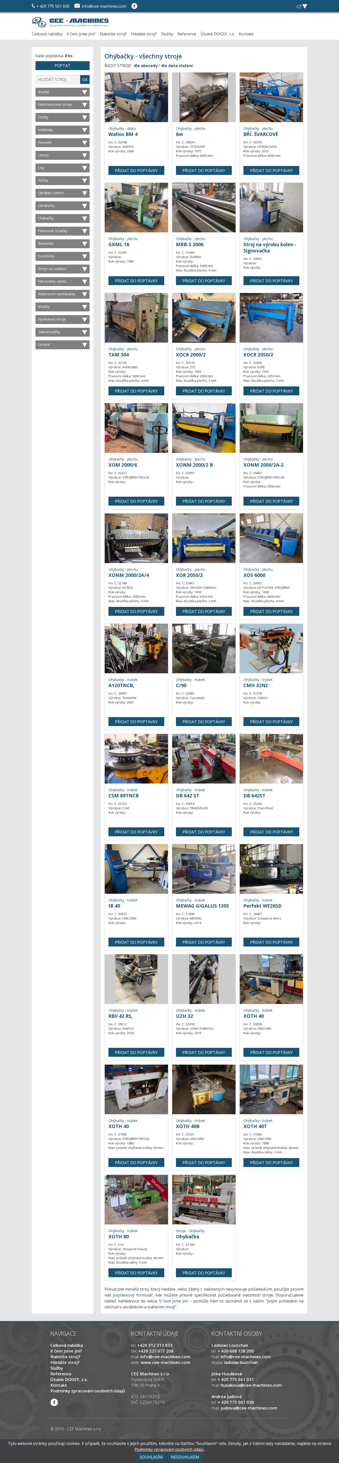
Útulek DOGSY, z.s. (218, 34)
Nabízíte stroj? (113, 34)
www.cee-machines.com (165, 1362)
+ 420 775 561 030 (52, 6)
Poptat (62, 65)
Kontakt (246, 34)
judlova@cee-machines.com (249, 1408)
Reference (186, 34)
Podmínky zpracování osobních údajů (87, 1391)
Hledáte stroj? (144, 34)
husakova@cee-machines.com (251, 1385)
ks (276, 6)
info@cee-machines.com (104, 6)
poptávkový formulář (133, 1295)
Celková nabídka (47, 34)
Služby (167, 34)
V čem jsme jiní (173, 1301)
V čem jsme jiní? (81, 34)
